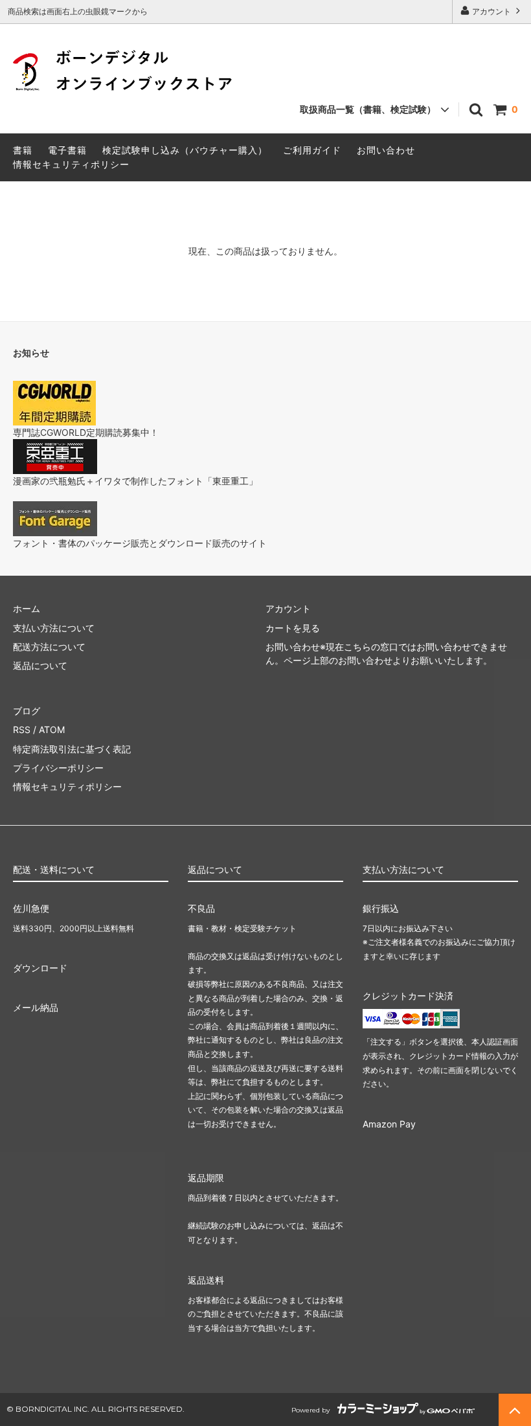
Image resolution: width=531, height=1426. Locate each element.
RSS (21, 729)
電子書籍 (67, 149)
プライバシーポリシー (58, 767)
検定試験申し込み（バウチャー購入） (184, 149)
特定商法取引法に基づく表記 (72, 748)
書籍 (22, 149)
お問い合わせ (386, 149)
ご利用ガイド (312, 149)
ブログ (26, 710)
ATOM (52, 729)
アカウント (491, 11)
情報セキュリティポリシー (71, 164)
